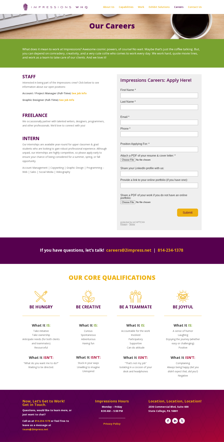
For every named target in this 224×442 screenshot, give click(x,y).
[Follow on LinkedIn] (175, 421)
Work (141, 7)
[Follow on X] (182, 421)
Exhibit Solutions (159, 7)
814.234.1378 (42, 421)
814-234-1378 (170, 250)
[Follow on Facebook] (168, 421)
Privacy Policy (112, 423)
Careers (178, 7)
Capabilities (126, 7)
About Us (108, 7)
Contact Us (195, 7)
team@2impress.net (35, 429)
